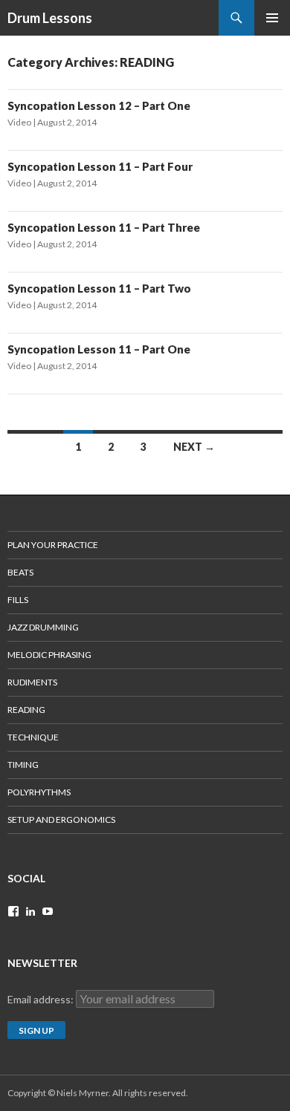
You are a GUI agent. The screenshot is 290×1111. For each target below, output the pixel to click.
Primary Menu (272, 18)
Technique (33, 737)
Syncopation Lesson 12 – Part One (98, 105)
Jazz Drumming (43, 627)
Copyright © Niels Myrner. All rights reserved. (97, 1092)
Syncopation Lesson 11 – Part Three (103, 227)
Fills (17, 599)
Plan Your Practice (52, 544)
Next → (194, 446)
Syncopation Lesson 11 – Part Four (100, 166)
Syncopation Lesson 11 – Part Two (99, 288)
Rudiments (32, 682)
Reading (26, 709)
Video (19, 122)
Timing (23, 764)
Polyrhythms (39, 792)
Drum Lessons (49, 18)
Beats (20, 572)
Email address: (41, 999)
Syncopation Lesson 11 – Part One (98, 349)
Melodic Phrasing (49, 654)
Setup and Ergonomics (61, 819)
